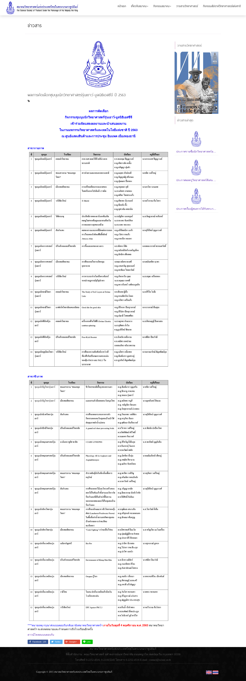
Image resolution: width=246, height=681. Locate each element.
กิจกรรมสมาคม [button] (161, 6)
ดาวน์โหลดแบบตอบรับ (41, 634)
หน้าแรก (122, 6)
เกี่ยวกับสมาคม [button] (139, 6)
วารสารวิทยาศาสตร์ (187, 6)
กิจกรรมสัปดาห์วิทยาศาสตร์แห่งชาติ (222, 6)
